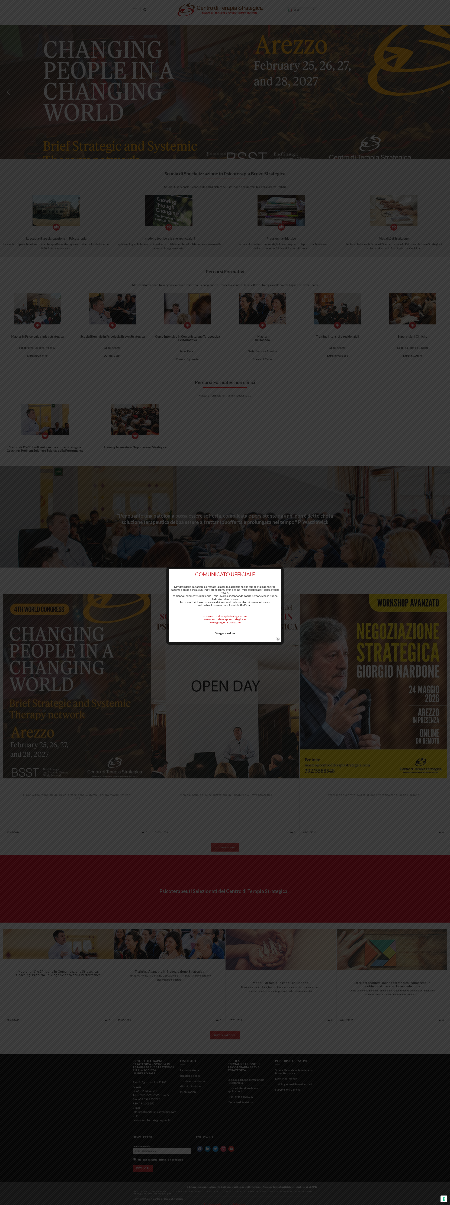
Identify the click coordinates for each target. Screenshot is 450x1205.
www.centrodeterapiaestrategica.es (225, 619)
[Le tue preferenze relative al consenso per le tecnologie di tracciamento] (444, 1199)
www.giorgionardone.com (225, 622)
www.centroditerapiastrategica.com (225, 616)
